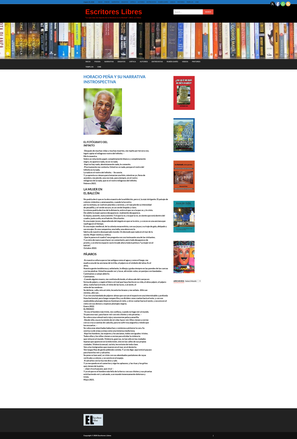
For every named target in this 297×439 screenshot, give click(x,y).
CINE (197, 2)
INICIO (100, 2)
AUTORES (141, 2)
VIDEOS (172, 2)
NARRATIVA (115, 2)
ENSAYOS (124, 2)
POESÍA (107, 2)
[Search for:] (193, 12)
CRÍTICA (133, 2)
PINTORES (180, 2)
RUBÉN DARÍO (163, 2)
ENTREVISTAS (151, 2)
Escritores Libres (113, 12)
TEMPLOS (190, 2)
